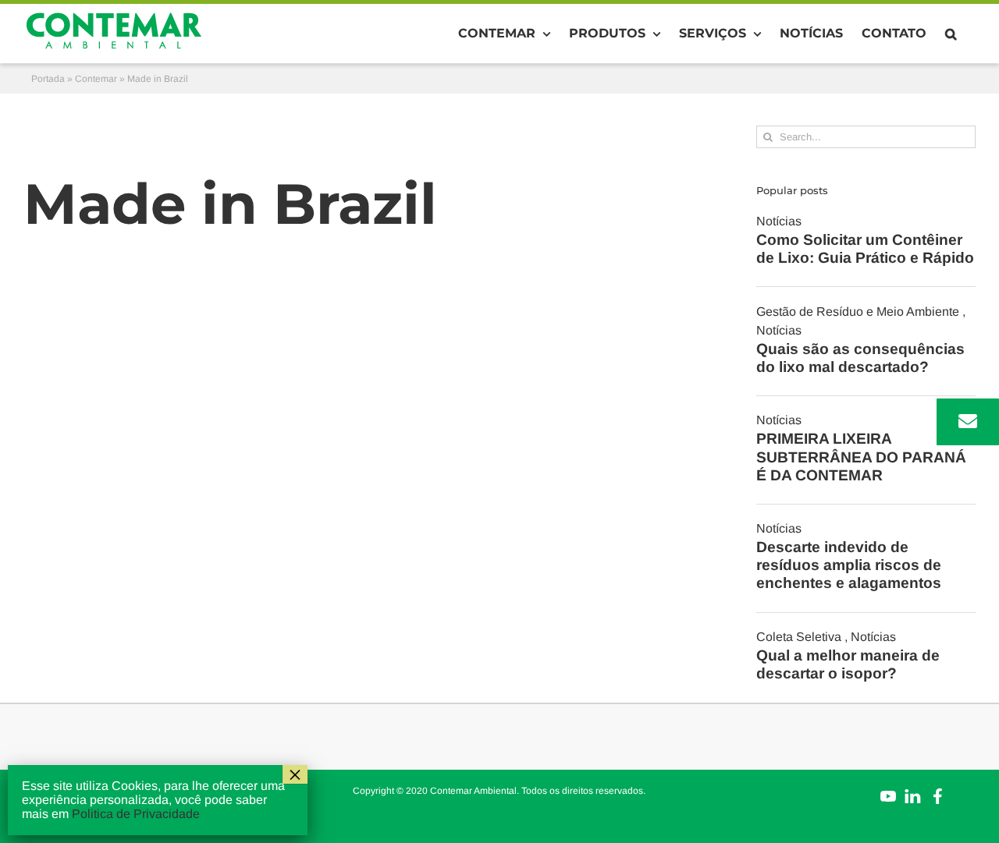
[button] (951, 33)
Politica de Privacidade (136, 813)
